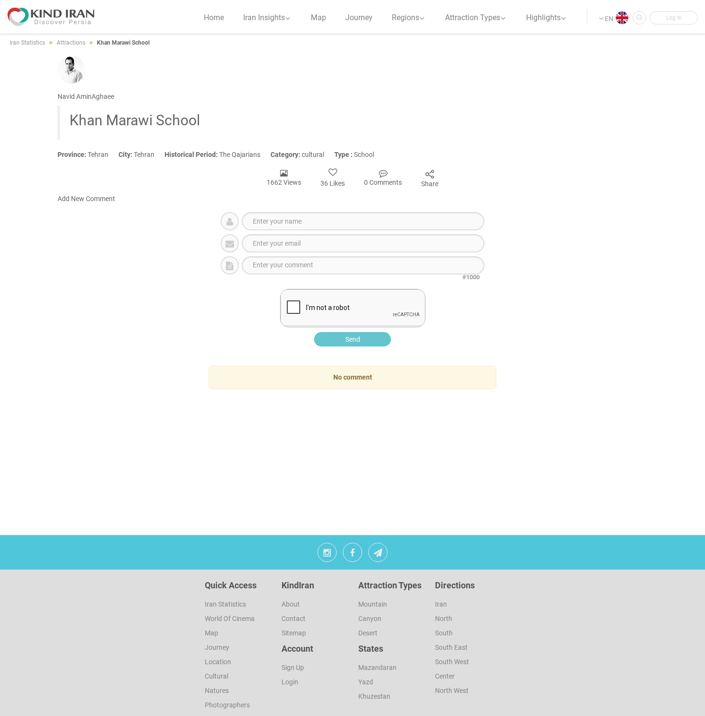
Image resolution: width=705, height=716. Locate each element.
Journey (217, 647)
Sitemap (294, 633)
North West (452, 690)
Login (290, 682)
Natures (217, 690)
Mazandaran (377, 667)
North (443, 618)
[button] (674, 17)
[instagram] (327, 555)
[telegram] (378, 555)
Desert (367, 633)
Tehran (88, 154)
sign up (293, 667)
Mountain (372, 604)
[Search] (639, 17)
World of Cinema (230, 618)
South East (451, 647)
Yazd (365, 682)
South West (452, 662)
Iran (441, 604)
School (358, 154)
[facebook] (352, 555)
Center (445, 676)
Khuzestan (374, 696)
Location (218, 662)
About (291, 604)
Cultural (216, 676)
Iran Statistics (225, 604)
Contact (294, 618)
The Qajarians (217, 154)
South (444, 633)
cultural (302, 154)
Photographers (227, 705)
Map (211, 633)
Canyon (369, 618)
